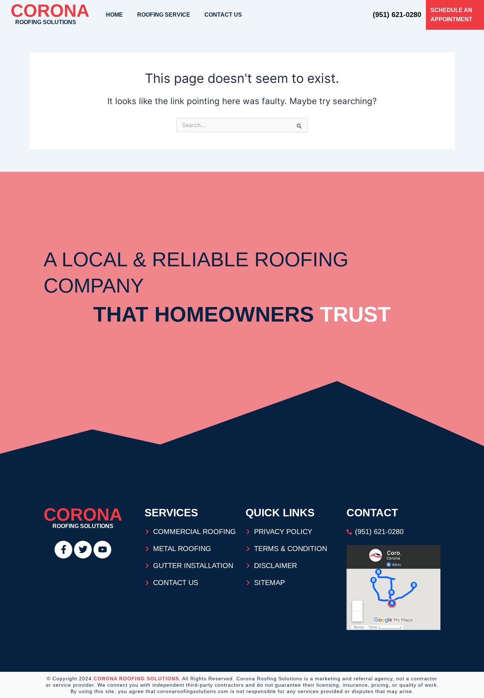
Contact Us (223, 15)
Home (114, 15)
